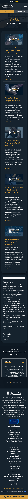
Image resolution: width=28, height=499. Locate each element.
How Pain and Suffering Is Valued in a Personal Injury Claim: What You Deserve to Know (13, 295)
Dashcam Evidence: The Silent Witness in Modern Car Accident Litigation (13, 291)
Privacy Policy (20, 489)
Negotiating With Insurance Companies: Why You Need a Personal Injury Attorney (14, 317)
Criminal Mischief (14, 449)
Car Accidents (14, 431)
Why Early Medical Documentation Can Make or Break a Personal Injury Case (14, 308)
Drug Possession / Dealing (14, 451)
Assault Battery (14, 453)
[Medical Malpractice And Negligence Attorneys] (14, 231)
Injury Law (14, 429)
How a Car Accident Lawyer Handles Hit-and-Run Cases (13, 322)
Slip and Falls (14, 436)
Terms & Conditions (9, 489)
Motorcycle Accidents (14, 433)
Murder (14, 446)
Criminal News (7, 337)
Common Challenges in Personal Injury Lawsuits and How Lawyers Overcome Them (14, 326)
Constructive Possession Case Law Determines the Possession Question (14, 50)
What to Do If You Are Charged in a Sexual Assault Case (13, 143)
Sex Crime (14, 444)
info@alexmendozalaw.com (16, 476)
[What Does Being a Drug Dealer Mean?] (14, 90)
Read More (8, 79)
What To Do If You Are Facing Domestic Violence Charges (14, 190)
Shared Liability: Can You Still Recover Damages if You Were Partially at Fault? (14, 304)
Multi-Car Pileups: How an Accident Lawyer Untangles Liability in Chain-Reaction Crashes (13, 286)
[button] (7, 11)
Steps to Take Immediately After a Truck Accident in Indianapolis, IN (12, 300)
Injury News (6, 339)
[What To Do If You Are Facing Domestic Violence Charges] (14, 179)
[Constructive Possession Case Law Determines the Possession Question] (14, 39)
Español (12, 1)
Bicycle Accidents (14, 434)
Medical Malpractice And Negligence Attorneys (12, 241)
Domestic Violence (14, 448)
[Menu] (25, 6)
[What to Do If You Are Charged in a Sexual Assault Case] (14, 132)
